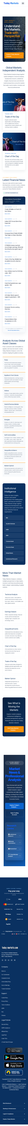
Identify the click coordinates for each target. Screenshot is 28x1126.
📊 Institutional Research (14, 835)
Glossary (3, 1015)
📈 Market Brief (14, 849)
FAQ (2, 1011)
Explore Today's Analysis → (14, 806)
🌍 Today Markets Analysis (14, 855)
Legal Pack (4, 1035)
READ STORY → (8, 213)
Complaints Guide (5, 978)
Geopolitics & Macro (10, 450)
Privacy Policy (4, 1001)
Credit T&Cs (4, 1038)
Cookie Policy (4, 997)
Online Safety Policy (6, 981)
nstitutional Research (18, 1088)
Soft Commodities (10, 435)
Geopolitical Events (11, 629)
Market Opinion (9, 466)
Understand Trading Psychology (16, 1086)
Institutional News (14, 1089)
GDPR (2, 1008)
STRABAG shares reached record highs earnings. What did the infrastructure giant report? (14, 247)
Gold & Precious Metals (11, 404)
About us (3, 971)
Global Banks (9, 553)
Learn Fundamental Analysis (9, 1084)
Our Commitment (5, 974)
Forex (6, 360)
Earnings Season (10, 612)
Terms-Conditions (5, 1004)
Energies (7, 420)
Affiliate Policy (4, 1031)
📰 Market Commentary (14, 842)
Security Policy (4, 1024)
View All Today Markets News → (14, 330)
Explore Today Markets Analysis (14, 55)
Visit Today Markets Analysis (14, 729)
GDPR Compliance (5, 1028)
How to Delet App (5, 985)
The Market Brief (6, 1088)
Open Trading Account (14, 813)
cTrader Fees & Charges (7, 1042)
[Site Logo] (11, 3)
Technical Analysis (11, 594)
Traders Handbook (5, 988)
